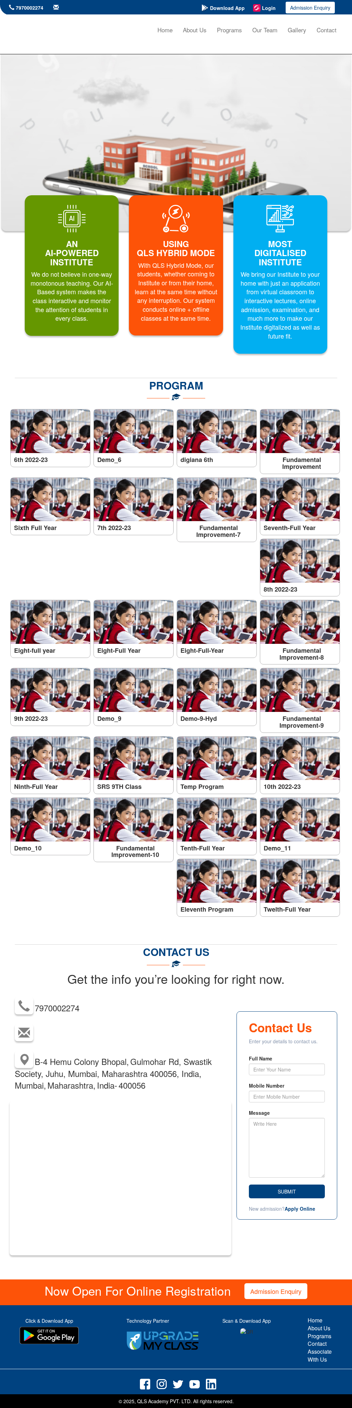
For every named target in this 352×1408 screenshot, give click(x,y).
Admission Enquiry (310, 7)
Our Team (264, 29)
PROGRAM (176, 385)
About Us (195, 29)
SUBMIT (287, 1191)
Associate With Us (320, 1355)
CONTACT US (176, 952)
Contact (327, 29)
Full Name (260, 1058)
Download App (227, 7)
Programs (229, 29)
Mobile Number (266, 1085)
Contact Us (280, 1027)
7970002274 (29, 7)
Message (259, 1112)
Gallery (297, 29)
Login (269, 7)
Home (165, 29)
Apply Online (300, 1208)
